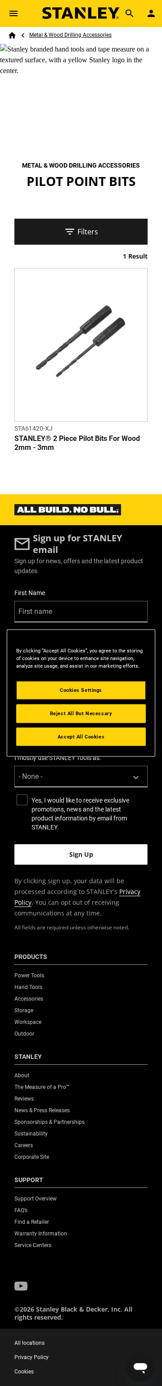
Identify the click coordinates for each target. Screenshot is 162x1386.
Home (12, 35)
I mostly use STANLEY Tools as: (57, 757)
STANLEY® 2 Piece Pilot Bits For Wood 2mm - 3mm (77, 443)
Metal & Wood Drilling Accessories (70, 35)
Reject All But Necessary (81, 713)
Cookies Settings (81, 690)
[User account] (151, 13)
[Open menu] (13, 13)
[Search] (129, 13)
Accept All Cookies (81, 736)
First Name (29, 592)
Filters (87, 232)
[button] (20, 1286)
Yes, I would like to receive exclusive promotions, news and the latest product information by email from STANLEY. (80, 814)
